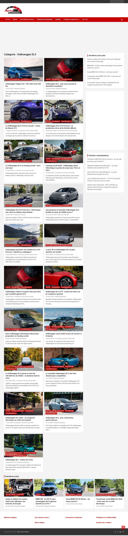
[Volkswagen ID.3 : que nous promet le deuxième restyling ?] (63, 69)
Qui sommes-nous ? (42, 517)
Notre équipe (40, 522)
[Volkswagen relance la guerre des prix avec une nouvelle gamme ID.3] (23, 277)
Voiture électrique (27, 19)
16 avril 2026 (9, 88)
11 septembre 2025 (11, 130)
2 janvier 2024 (50, 338)
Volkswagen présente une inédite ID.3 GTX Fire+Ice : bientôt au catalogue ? (22, 251)
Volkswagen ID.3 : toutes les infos (19, 460)
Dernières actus (12, 476)
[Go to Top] (123, 527)
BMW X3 (73, 494)
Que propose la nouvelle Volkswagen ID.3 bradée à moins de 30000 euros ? (62, 211)
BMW (43, 494)
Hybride (58, 19)
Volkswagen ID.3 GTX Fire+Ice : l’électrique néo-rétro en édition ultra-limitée (23, 211)
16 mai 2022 (49, 422)
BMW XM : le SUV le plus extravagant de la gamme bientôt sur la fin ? (46, 501)
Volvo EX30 (20, 494)
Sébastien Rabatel (19, 88)
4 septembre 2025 (51, 130)
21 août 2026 (70, 504)
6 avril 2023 (49, 378)
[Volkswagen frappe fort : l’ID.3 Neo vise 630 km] (23, 69)
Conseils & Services (71, 19)
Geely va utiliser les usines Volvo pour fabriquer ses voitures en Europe (16, 501)
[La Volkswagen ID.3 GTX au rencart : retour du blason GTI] (23, 111)
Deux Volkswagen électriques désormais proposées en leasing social (22, 335)
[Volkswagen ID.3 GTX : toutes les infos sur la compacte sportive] (63, 277)
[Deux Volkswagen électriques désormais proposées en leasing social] (23, 319)
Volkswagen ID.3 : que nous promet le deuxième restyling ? (61, 85)
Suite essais (111, 494)
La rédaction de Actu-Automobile (28, 130)
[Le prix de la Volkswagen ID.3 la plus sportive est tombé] (63, 235)
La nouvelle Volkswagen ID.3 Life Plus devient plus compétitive (61, 374)
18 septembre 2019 (11, 462)
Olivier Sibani (78, 504)
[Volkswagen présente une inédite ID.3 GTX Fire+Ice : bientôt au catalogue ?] (23, 235)
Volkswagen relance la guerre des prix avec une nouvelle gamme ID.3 (23, 293)
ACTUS (7, 19)
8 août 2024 (49, 254)
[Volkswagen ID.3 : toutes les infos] (23, 445)
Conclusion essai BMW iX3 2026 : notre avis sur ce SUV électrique (109, 501)
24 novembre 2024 (51, 214)
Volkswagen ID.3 (26, 79)
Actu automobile (23, 532)
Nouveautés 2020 (17, 453)
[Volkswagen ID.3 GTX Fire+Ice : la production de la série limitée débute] (63, 111)
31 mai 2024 (9, 296)
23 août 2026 (9, 506)
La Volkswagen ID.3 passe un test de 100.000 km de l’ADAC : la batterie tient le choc (22, 375)
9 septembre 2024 (10, 254)
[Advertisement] (64, 39)
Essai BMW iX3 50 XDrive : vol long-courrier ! (102, 72)
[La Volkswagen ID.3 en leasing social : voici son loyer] (23, 151)
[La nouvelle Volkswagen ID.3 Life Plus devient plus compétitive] (63, 359)
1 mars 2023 (9, 422)
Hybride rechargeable (44, 19)
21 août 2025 (9, 170)
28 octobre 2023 (10, 380)
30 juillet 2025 (50, 172)
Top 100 (84, 19)
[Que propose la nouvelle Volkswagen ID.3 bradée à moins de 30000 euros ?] (63, 195)
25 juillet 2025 (9, 214)
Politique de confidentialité (106, 517)
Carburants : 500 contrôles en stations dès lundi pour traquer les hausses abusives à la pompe (102, 187)
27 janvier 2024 (9, 338)
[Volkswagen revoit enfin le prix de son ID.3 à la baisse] (63, 319)
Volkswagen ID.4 (51, 161)
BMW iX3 (103, 494)
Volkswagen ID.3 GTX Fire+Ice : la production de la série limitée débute (61, 127)
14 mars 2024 (50, 296)
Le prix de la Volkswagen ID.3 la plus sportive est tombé (60, 251)
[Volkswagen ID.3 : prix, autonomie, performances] (63, 403)
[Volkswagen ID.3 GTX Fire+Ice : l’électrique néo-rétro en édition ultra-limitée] (23, 195)
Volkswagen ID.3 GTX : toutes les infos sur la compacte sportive (63, 293)
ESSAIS (15, 19)
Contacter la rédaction (73, 517)
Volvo (13, 494)
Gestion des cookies (103, 522)
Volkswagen (15, 79)
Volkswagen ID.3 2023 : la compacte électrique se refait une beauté (20, 419)
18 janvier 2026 (50, 88)
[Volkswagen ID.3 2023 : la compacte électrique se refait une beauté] (23, 403)
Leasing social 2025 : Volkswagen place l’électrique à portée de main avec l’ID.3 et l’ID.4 (63, 167)
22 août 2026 (39, 506)
